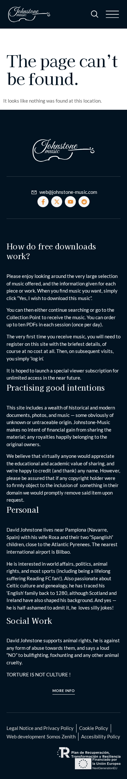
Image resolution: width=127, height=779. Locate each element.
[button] (112, 14)
